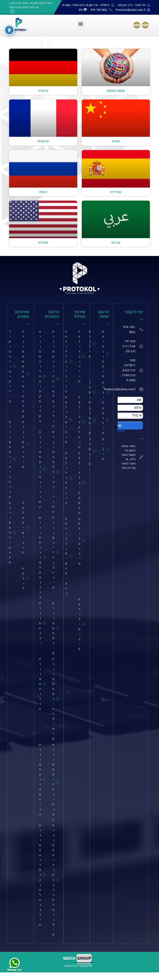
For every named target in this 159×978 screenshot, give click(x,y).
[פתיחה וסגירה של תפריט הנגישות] (9, 30)
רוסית (43, 191)
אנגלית (43, 242)
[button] (80, 24)
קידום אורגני (86, 966)
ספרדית (116, 191)
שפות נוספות (116, 90)
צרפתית (43, 141)
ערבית (115, 242)
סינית (116, 141)
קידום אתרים (70, 966)
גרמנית (43, 90)
